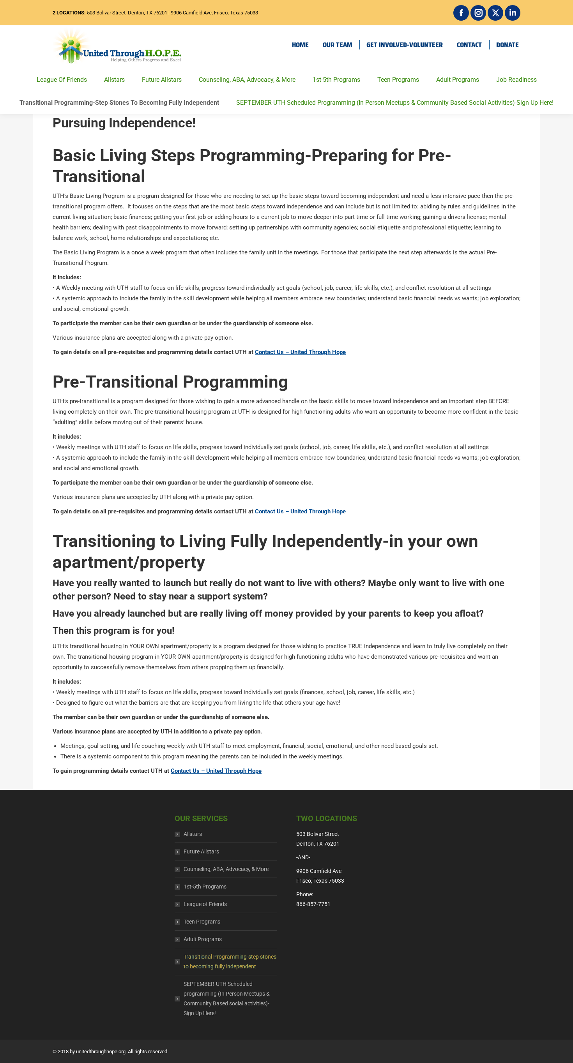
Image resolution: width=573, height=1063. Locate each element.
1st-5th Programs (336, 79)
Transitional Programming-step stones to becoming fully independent (119, 102)
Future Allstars (162, 79)
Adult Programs (457, 79)
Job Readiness (516, 79)
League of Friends (62, 79)
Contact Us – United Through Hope (300, 352)
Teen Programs (398, 79)
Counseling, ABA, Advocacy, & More (247, 79)
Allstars (114, 79)
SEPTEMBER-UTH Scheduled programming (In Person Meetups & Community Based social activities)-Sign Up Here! (395, 102)
